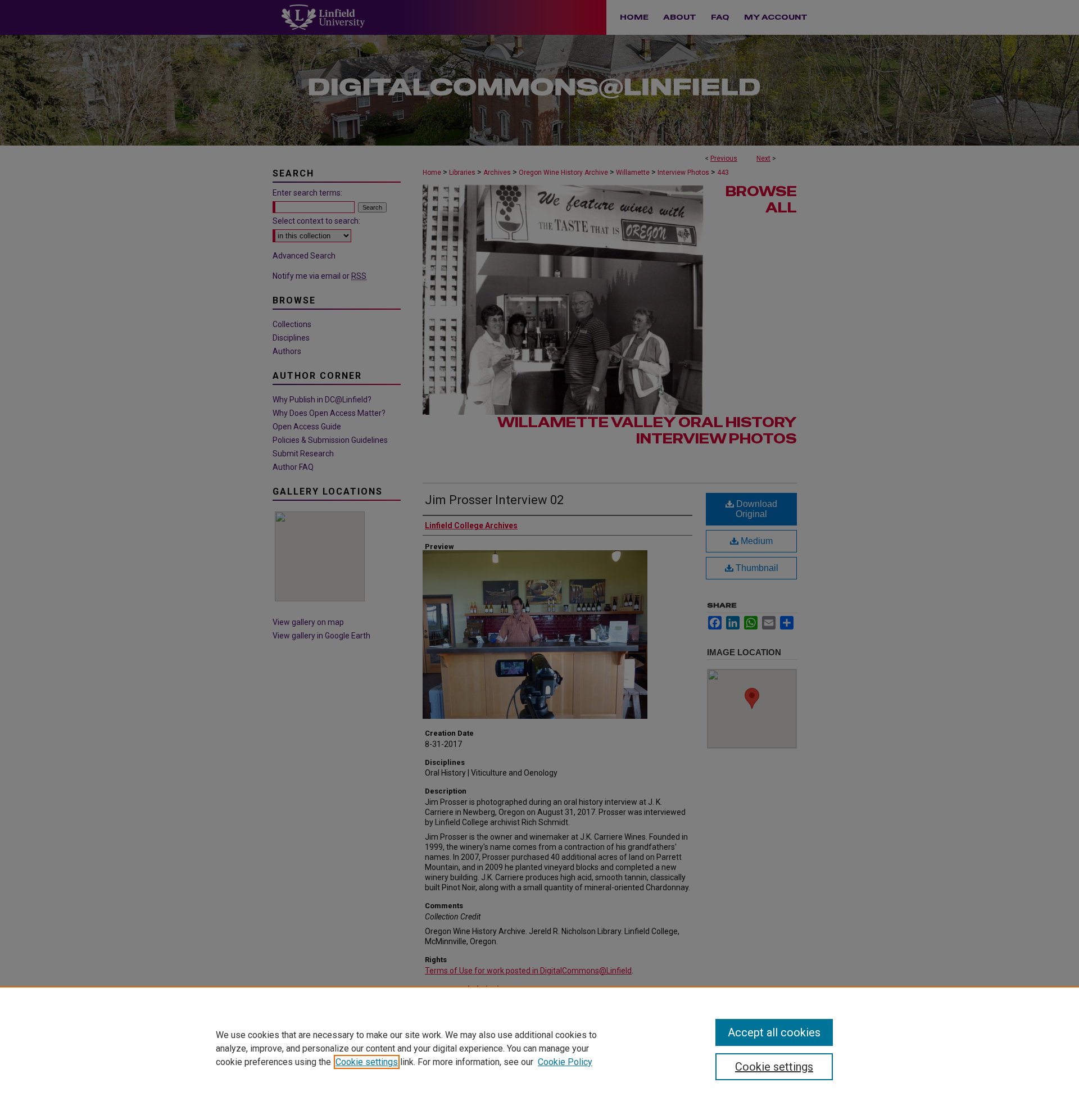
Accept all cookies (774, 1032)
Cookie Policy (565, 1062)
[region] (539, 1048)
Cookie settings (367, 1062)
